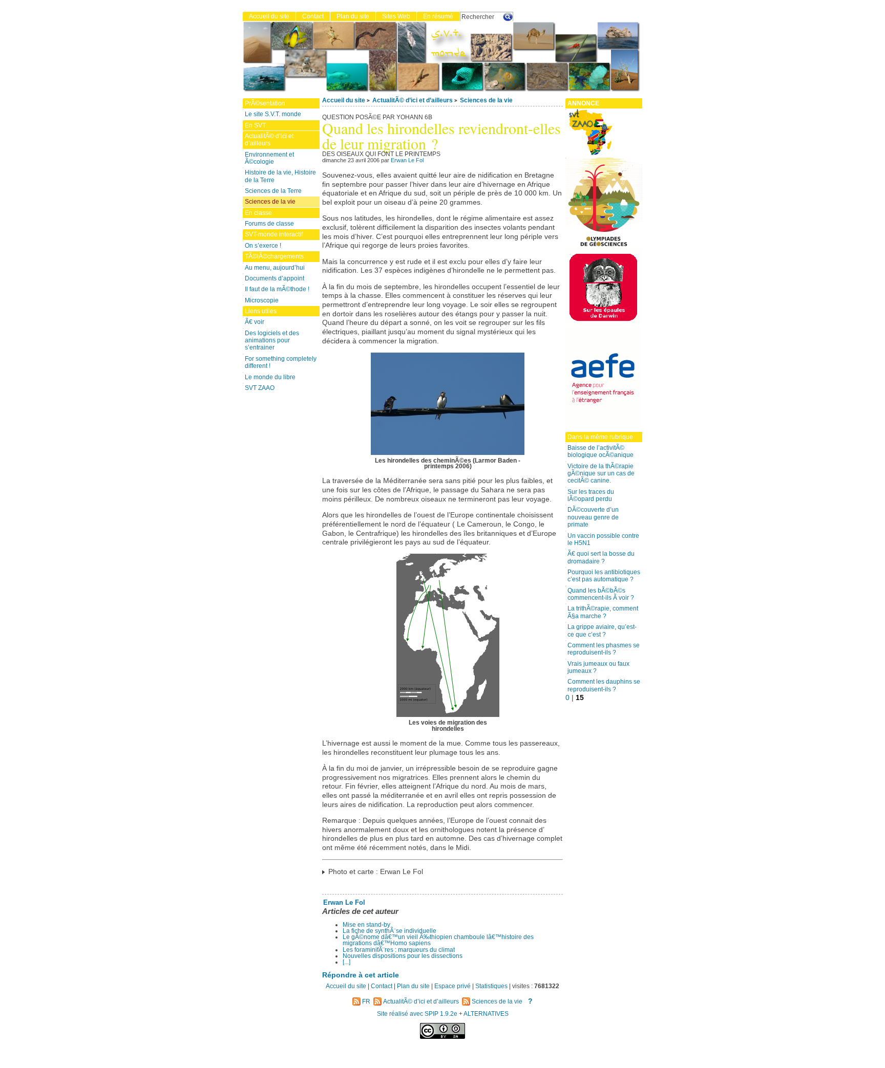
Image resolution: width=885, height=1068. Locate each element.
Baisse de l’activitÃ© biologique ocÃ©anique (600, 451)
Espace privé (452, 986)
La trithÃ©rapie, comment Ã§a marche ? (602, 612)
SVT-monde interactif (274, 234)
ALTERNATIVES (486, 1014)
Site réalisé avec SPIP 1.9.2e (417, 1014)
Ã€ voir (254, 321)
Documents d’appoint (274, 278)
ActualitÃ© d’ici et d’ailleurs (412, 100)
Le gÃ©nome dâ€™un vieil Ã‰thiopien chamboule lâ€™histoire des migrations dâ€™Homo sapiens (438, 940)
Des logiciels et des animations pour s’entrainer (272, 341)
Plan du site (352, 16)
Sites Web (396, 16)
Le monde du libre (270, 377)
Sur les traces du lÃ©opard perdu (590, 495)
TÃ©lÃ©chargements (274, 256)
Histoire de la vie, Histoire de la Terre (280, 176)
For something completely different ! (281, 362)
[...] (346, 962)
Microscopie (262, 300)
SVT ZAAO (260, 387)
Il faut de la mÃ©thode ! (277, 289)
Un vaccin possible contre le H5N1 (603, 539)
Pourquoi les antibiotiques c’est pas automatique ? (603, 576)
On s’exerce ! (263, 245)
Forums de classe (269, 223)
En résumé (438, 16)
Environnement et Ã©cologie (269, 158)
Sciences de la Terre (273, 190)
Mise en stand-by (366, 924)
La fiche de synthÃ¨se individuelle (389, 930)
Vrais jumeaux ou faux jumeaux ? (598, 667)
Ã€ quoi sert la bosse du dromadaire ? (601, 557)
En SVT (255, 125)
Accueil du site (343, 100)
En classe (258, 212)
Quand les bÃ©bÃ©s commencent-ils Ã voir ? (600, 594)
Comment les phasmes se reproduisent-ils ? (603, 649)
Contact (313, 16)
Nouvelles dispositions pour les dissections (402, 956)
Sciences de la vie (486, 100)
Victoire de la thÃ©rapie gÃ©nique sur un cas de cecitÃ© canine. (601, 474)
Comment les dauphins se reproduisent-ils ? (603, 685)
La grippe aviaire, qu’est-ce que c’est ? (602, 630)
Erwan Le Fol (407, 160)
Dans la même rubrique (600, 437)
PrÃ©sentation (265, 103)
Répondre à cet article (360, 975)
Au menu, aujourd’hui (275, 267)
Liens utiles (261, 311)
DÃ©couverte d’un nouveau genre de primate (593, 517)
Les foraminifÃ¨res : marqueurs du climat (399, 949)
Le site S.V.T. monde (273, 114)
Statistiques (491, 986)
